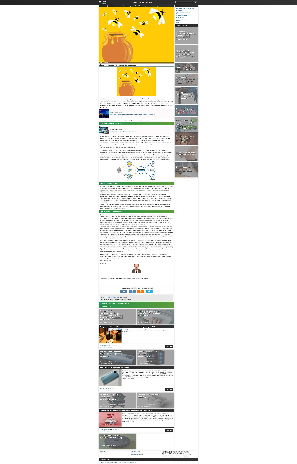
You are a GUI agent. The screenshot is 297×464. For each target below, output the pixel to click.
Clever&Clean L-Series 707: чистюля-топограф (111, 436)
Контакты (149, 2)
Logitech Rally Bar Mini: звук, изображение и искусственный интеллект (126, 410)
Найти (195, 2)
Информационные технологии (185, 8)
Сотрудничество (135, 451)
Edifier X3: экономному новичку (149, 395)
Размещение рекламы (137, 453)
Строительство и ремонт (183, 12)
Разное (178, 20)
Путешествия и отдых (182, 15)
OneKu (104, 2)
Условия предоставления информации (110, 462)
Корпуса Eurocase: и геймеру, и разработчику (147, 353)
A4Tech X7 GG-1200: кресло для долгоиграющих (109, 396)
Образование (180, 17)
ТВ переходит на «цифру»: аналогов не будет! (123, 131)
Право (177, 22)
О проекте (142, 2)
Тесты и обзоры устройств (106, 322)
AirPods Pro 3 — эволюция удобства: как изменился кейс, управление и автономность (110, 315)
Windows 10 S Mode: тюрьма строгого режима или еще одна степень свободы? (132, 114)
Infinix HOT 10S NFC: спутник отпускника (114, 368)
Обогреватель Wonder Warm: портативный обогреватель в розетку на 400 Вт (128, 327)
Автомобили (179, 10)
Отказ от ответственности (129, 462)
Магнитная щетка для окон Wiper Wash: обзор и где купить (149, 313)
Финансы (178, 13)
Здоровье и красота (181, 19)
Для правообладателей (137, 454)
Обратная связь (104, 453)
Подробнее (169, 346)
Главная (135, 2)
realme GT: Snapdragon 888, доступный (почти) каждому (111, 353)
